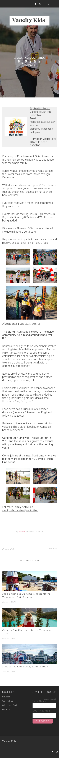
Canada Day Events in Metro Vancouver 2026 (27, 632)
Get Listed (6, 697)
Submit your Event (9, 705)
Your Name (39, 701)
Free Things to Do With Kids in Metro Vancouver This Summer (26, 595)
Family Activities (34, 57)
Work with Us (7, 701)
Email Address (43, 711)
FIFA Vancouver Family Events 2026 (25, 666)
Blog (20, 57)
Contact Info (7, 709)
